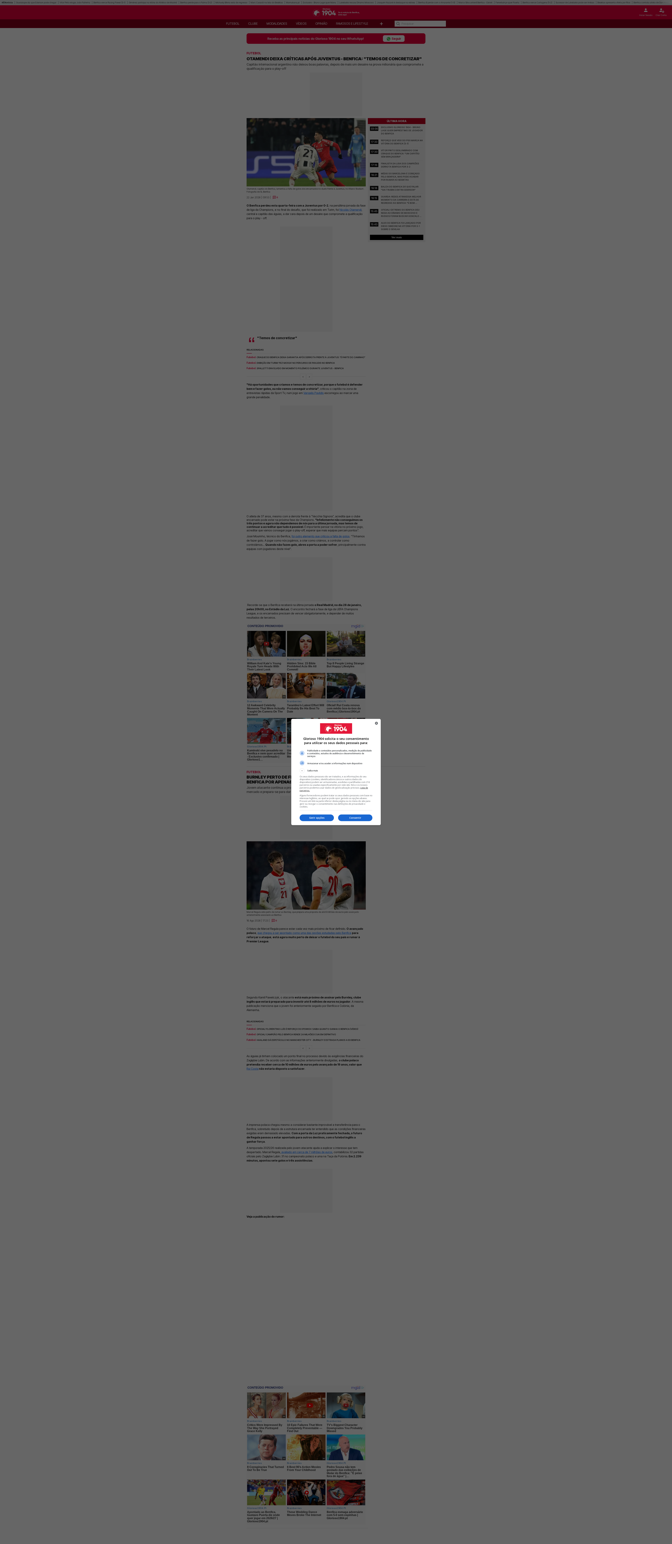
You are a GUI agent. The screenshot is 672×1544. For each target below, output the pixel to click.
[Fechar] (376, 723)
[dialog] (336, 772)
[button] (336, 770)
